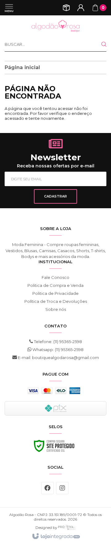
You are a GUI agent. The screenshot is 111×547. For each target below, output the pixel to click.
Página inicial (22, 67)
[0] (95, 7)
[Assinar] (55, 196)
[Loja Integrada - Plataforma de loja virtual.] (55, 536)
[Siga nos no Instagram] (62, 488)
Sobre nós (55, 309)
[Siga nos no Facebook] (47, 488)
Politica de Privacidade (55, 293)
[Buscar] (99, 44)
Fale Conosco (55, 277)
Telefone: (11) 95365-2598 (57, 341)
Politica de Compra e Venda (55, 285)
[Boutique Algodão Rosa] (55, 26)
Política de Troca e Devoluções (55, 301)
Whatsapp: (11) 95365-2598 (57, 349)
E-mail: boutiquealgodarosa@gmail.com (58, 357)
